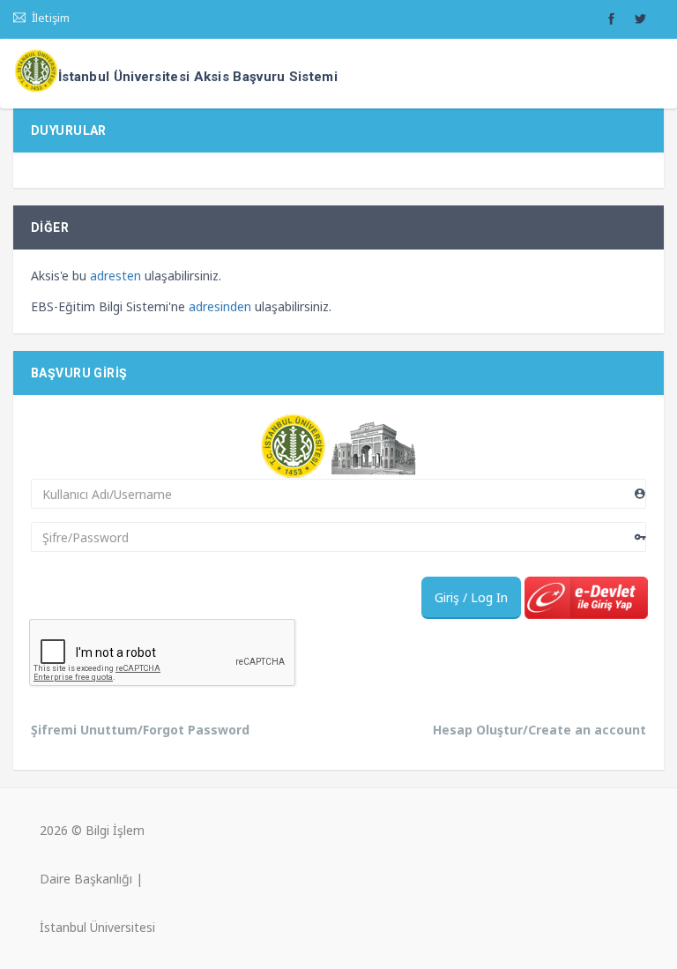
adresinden (220, 306)
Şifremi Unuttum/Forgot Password (140, 729)
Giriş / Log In (471, 597)
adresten (115, 275)
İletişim (49, 18)
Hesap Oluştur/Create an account (539, 729)
